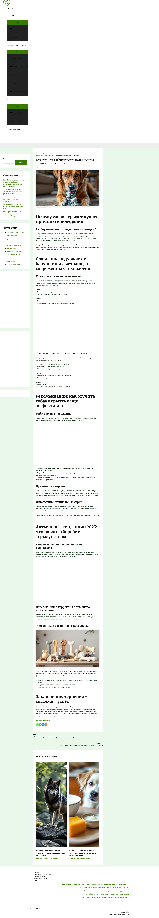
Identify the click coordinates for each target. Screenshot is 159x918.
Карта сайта (125, 912)
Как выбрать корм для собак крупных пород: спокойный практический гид (12, 214)
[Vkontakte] (43, 724)
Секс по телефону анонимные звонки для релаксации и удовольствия (12, 199)
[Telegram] (40, 724)
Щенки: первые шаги (13, 129)
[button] (13, 16)
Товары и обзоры (17, 113)
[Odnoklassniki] (46, 724)
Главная (9, 16)
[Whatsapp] (37, 724)
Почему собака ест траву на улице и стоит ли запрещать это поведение (50, 852)
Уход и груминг (17, 121)
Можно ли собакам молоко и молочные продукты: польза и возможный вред (82, 852)
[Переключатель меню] (17, 22)
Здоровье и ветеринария (20, 67)
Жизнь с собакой (17, 58)
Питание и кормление (19, 75)
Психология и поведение (20, 91)
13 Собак (8, 8)
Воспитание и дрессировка (15, 45)
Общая (14, 37)
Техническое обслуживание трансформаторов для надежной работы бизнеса (13, 192)
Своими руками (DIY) (13, 100)
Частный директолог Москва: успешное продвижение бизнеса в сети (14, 206)
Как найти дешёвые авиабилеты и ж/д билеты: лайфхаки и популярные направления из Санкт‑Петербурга (95, 884)
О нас (14, 29)
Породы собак (16, 83)
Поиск (5, 159)
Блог (8, 138)
